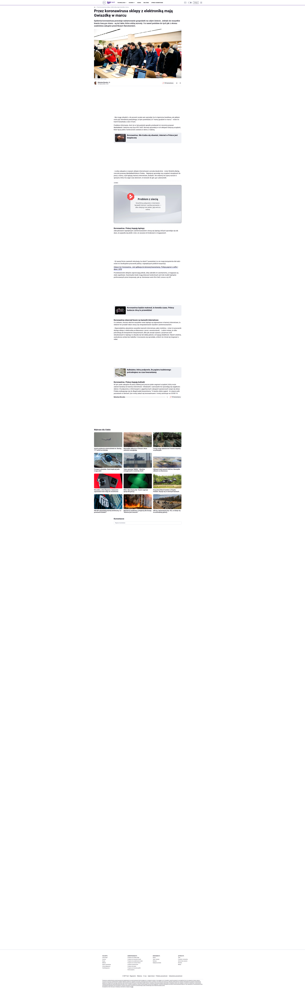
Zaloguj (196, 2)
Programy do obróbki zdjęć (133, 957)
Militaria (146, 2)
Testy (179, 957)
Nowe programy (131, 969)
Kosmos (131, 2)
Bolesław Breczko (103, 82)
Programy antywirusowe (133, 964)
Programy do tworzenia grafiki (134, 968)
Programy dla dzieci (132, 966)
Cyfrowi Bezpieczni (106, 966)
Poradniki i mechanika (183, 959)
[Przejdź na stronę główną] (104, 4)
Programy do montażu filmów (134, 962)
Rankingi (155, 961)
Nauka (139, 2)
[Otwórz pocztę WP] (185, 2)
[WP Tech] (112, 2)
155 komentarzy (168, 83)
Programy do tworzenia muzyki (134, 959)
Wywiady (180, 962)
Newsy (154, 957)
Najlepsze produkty (157, 962)
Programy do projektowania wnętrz (135, 961)
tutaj (132, 986)
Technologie (121, 2)
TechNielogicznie (106, 968)
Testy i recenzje (156, 959)
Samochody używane (182, 961)
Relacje (179, 964)
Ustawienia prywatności (175, 976)
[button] (190, 3)
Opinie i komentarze (157, 2)
